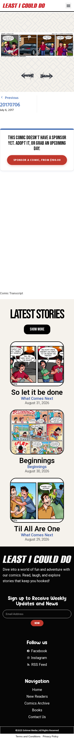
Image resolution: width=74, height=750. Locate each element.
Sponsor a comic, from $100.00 (37, 160)
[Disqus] (37, 231)
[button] (68, 6)
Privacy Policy (50, 736)
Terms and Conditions (28, 736)
